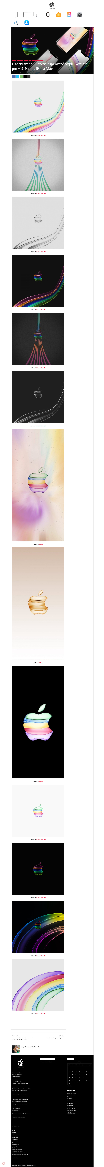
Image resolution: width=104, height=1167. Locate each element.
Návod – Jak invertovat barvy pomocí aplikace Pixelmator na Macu (22, 1038)
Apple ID (13, 1130)
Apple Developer (15, 1137)
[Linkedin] (20, 1120)
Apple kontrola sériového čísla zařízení (18, 1152)
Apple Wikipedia (15, 1135)
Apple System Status (15, 1147)
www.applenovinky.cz (17, 1072)
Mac (45, 135)
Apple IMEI (14, 1132)
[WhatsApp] (21, 76)
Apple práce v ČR (15, 1139)
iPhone (38, 135)
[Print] (28, 76)
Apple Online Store (15, 1144)
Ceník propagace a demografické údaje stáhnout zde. (21, 1113)
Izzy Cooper (19, 1081)
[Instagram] (23, 1049)
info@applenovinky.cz (18, 1074)
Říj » (71, 1086)
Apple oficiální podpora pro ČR (17, 1149)
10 (72, 1074)
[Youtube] (33, 1120)
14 (86, 1074)
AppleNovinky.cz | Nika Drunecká (31, 1046)
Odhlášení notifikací (43, 1061)
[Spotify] (26, 1120)
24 (72, 1080)
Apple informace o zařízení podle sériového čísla (20, 1154)
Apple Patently (14, 1134)
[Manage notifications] (3, 1163)
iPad (42, 135)
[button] (91, 19)
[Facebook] (14, 76)
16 (69, 1077)
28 (86, 1080)
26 (79, 1080)
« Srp (68, 1086)
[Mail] (23, 1120)
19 (79, 1077)
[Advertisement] (80, 98)
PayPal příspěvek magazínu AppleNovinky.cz (20, 1104)
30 (69, 1083)
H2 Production (19, 1079)
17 (72, 1077)
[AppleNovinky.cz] (52, 5)
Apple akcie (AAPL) (15, 1146)
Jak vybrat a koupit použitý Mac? (55, 1038)
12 (79, 1074)
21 (86, 1077)
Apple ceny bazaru (15, 1142)
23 (69, 1080)
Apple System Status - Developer (17, 1151)
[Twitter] (17, 76)
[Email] (25, 76)
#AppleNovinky (17, 1076)
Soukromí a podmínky (50, 1061)
